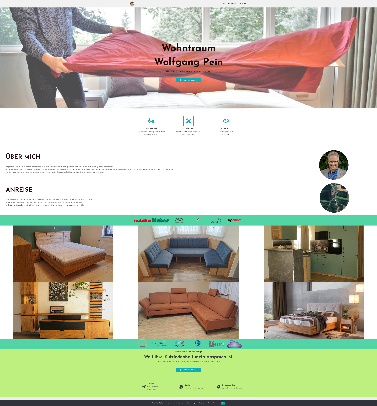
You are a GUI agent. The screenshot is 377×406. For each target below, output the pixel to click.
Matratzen (232, 4)
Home (223, 4)
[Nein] (375, 403)
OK (223, 403)
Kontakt (242, 4)
